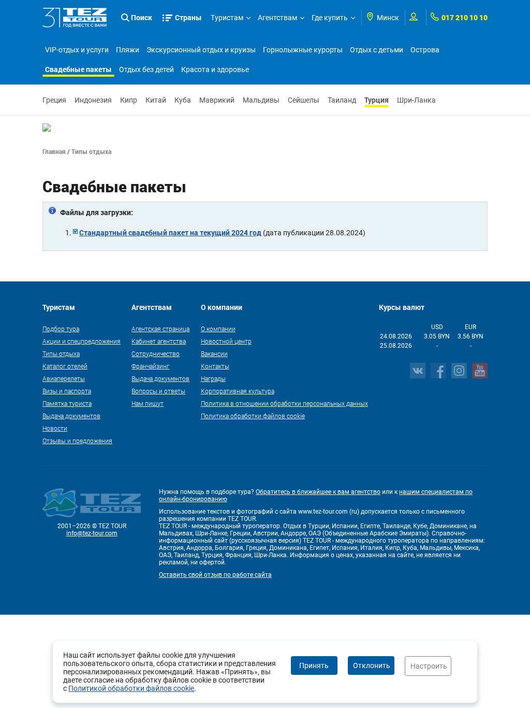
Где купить (330, 17)
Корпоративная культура (237, 391)
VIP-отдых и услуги (77, 50)
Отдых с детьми (376, 50)
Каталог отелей (64, 366)
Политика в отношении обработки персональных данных (284, 403)
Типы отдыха (61, 353)
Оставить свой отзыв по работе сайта (215, 574)
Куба (182, 100)
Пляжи (127, 50)
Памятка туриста (67, 403)
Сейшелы (303, 100)
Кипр (128, 100)
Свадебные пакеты (78, 69)
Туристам (227, 17)
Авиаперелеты (63, 378)
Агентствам (277, 17)
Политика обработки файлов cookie (253, 416)
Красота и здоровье (215, 69)
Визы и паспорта (66, 391)
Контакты (215, 366)
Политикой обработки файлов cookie (131, 688)
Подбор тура (60, 328)
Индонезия (93, 100)
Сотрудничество (155, 353)
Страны (188, 17)
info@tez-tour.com (91, 533)
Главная (54, 151)
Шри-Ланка (416, 100)
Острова (424, 50)
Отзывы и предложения (77, 440)
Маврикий (216, 100)
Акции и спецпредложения (81, 341)
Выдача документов (71, 416)
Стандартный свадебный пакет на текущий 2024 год (170, 232)
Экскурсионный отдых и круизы (201, 50)
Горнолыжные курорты (303, 50)
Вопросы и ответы (158, 391)
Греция (54, 100)
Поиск (141, 17)
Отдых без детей (146, 69)
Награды (213, 378)
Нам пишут (147, 403)
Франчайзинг (150, 366)
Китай (155, 100)
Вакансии (214, 353)
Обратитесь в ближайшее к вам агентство (318, 491)
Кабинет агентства (158, 341)
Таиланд (342, 100)
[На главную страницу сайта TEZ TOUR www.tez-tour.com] (74, 17)
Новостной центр (226, 341)
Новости (54, 428)
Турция (376, 100)
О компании (218, 328)
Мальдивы (261, 100)
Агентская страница (160, 328)
